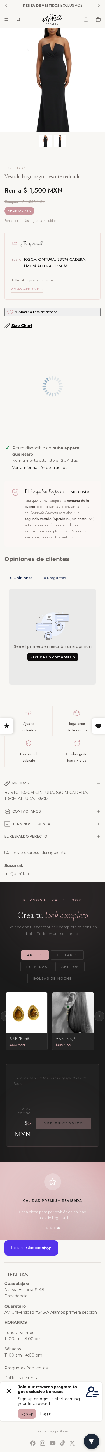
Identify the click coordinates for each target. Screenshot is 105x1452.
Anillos (70, 967)
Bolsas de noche (52, 978)
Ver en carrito (63, 1123)
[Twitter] (72, 1443)
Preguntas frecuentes (26, 1367)
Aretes (35, 955)
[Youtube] (52, 1443)
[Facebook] (32, 1443)
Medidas (20, 783)
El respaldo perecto (25, 836)
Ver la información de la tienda (39, 467)
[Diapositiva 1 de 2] (45, 141)
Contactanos (26, 811)
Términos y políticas (52, 1431)
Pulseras (36, 967)
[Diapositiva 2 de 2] (60, 141)
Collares (67, 955)
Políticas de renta (21, 1377)
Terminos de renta (31, 824)
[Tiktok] (62, 1443)
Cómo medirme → (27, 289)
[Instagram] (42, 1443)
